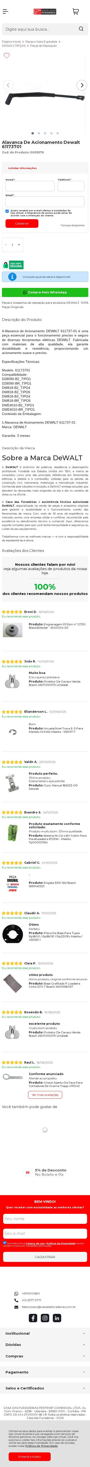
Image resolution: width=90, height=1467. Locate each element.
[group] (45, 1172)
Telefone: (65, 179)
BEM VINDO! (45, 1202)
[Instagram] (45, 1321)
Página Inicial (11, 41)
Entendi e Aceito (29, 1456)
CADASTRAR (45, 1257)
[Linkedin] (57, 1321)
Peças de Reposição (43, 45)
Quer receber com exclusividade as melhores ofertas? (45, 1207)
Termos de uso (35, 1243)
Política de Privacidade (41, 1446)
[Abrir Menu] (5, 11)
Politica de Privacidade (61, 1243)
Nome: (10, 179)
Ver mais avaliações (45, 1095)
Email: (10, 195)
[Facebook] (33, 1321)
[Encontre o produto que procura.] (81, 29)
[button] (32, 133)
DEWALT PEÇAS (14, 45)
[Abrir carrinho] (79, 12)
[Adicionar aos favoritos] (7, 55)
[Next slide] (82, 85)
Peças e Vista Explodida (41, 41)
